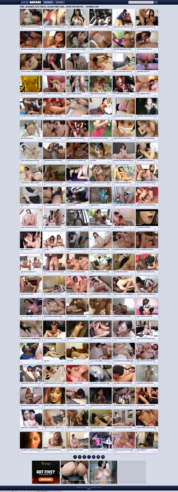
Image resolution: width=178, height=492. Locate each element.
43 (93, 457)
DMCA (89, 489)
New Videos (59, 2)
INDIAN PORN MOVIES (42, 491)
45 (103, 457)
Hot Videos (48, 2)
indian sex (14, 491)
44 (98, 457)
